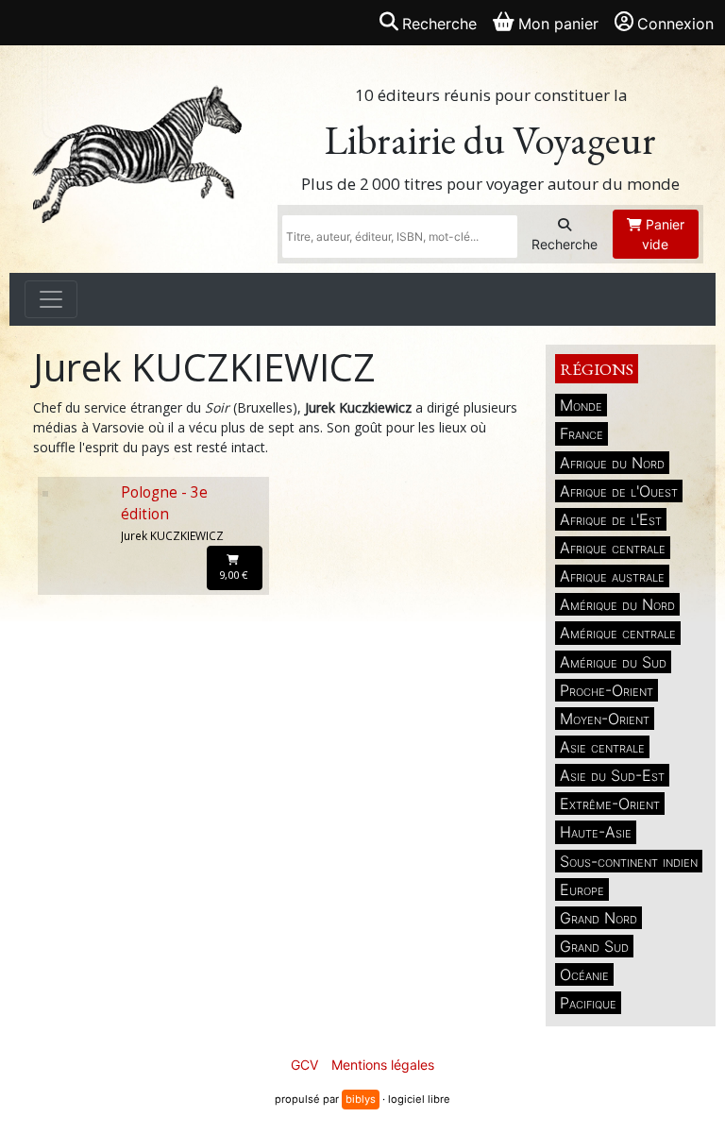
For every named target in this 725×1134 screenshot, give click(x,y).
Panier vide (663, 234)
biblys (361, 1099)
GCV (304, 1065)
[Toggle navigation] (51, 299)
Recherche (564, 244)
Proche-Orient (606, 690)
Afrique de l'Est (611, 519)
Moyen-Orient (604, 718)
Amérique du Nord (617, 604)
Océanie (584, 974)
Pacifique (588, 1002)
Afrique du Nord (612, 462)
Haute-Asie (596, 831)
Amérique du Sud (613, 661)
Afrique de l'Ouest (619, 491)
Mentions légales (382, 1065)
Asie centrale (602, 746)
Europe (582, 889)
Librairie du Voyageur (490, 140)
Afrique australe (612, 576)
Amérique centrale (618, 632)
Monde (581, 405)
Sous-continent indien (629, 861)
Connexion (675, 23)
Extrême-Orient (610, 803)
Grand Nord (598, 917)
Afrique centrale (613, 547)
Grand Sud (594, 946)
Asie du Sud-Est (612, 775)
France (581, 433)
